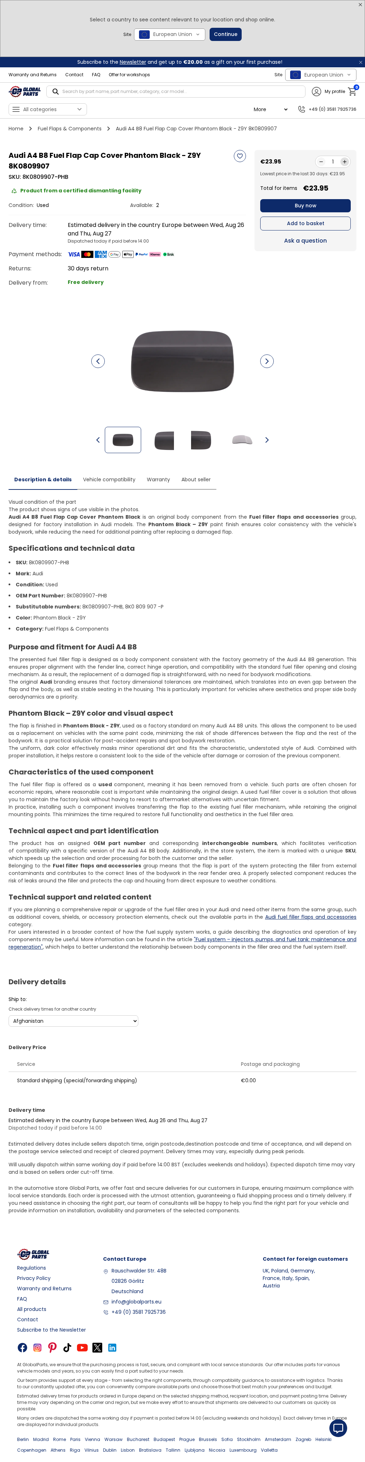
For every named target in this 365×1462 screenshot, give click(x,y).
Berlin (23, 1439)
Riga (75, 1450)
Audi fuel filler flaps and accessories (311, 917)
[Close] (360, 4)
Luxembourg (243, 1450)
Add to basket (305, 223)
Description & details (43, 479)
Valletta (269, 1450)
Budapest (164, 1439)
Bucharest (138, 1439)
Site (127, 34)
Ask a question (305, 241)
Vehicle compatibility (109, 479)
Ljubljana (195, 1450)
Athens (58, 1450)
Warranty (158, 479)
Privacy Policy (34, 1278)
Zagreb (303, 1439)
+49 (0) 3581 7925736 (139, 1312)
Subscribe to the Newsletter (51, 1329)
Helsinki (323, 1439)
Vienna (92, 1439)
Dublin (110, 1450)
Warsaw (113, 1439)
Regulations (31, 1267)
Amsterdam (278, 1439)
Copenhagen (31, 1450)
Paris (75, 1439)
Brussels (208, 1439)
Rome (59, 1439)
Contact (74, 75)
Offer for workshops (129, 75)
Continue (225, 34)
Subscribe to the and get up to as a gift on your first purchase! (179, 62)
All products (31, 1309)
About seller (196, 479)
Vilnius (91, 1450)
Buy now (306, 205)
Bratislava (150, 1450)
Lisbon (128, 1450)
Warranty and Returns (33, 75)
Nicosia (217, 1450)
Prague (187, 1439)
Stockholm (249, 1439)
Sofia (227, 1439)
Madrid (41, 1439)
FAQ (96, 75)
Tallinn (173, 1450)
